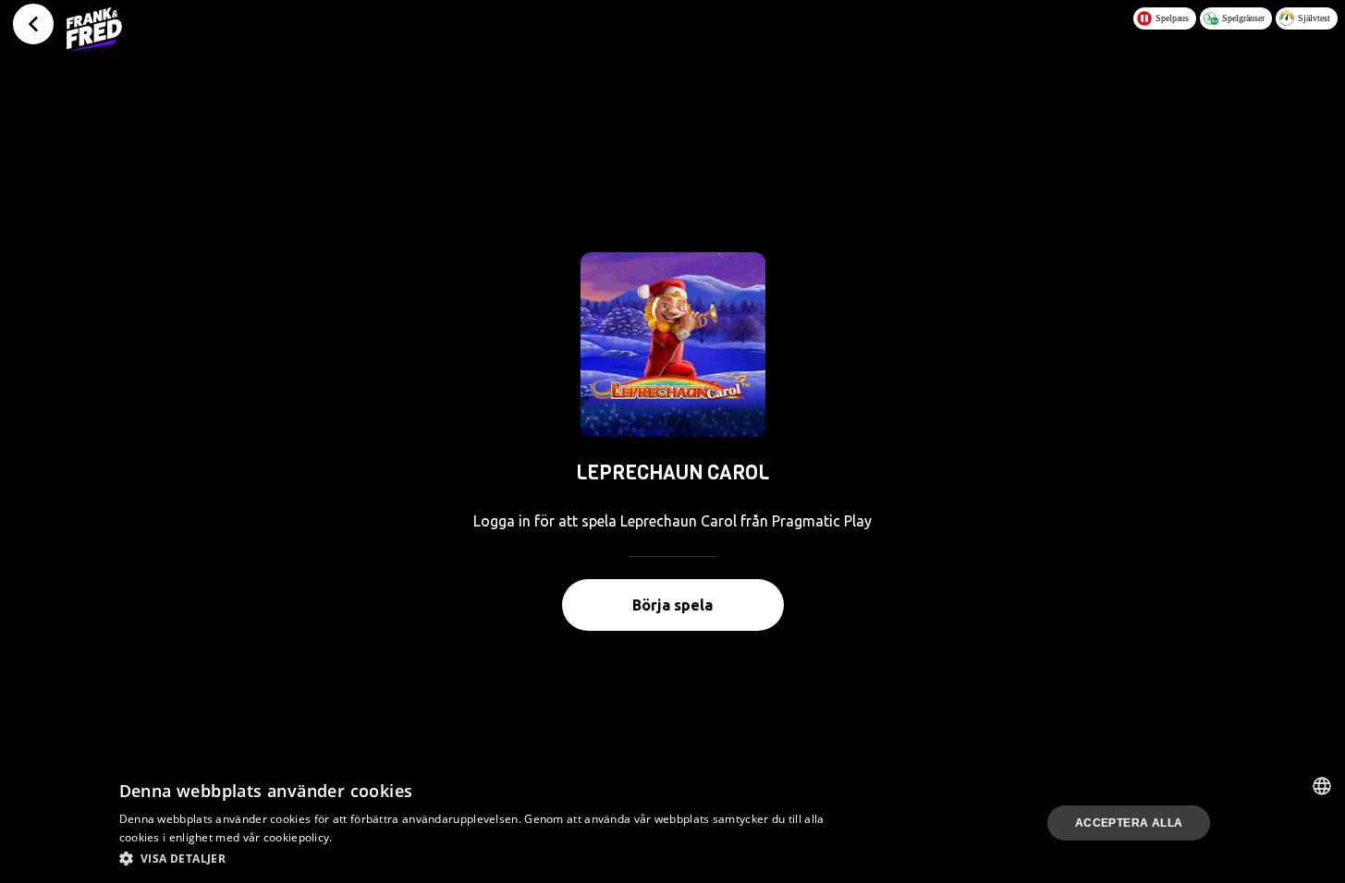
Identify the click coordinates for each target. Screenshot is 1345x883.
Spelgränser (1243, 18)
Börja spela (672, 605)
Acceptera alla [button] (1129, 822)
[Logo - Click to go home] (94, 29)
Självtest (1314, 18)
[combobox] (1322, 786)
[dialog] (672, 823)
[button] (476, 858)
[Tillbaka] (33, 24)
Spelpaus (1172, 18)
